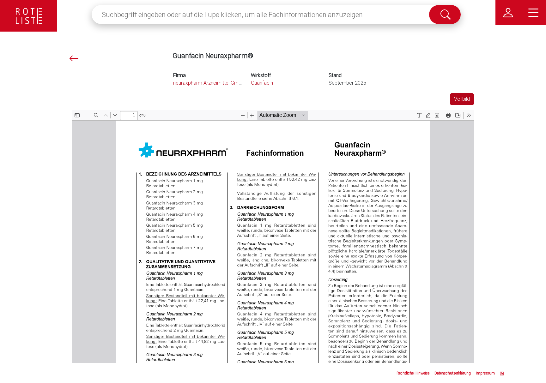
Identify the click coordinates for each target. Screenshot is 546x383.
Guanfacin (262, 83)
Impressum (485, 373)
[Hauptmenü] (533, 12)
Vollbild (462, 99)
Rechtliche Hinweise (413, 373)
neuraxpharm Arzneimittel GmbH (209, 83)
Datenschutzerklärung (452, 373)
